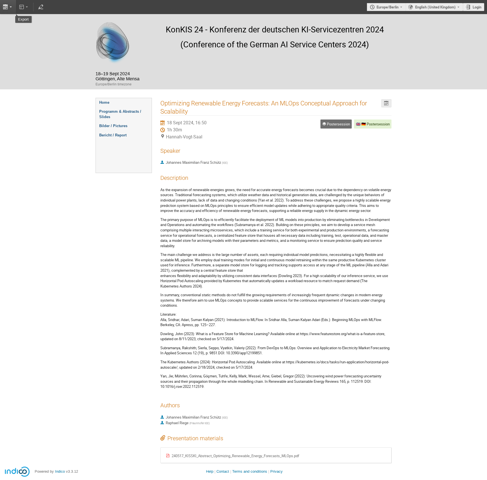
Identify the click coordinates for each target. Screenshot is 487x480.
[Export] (386, 103)
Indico (60, 471)
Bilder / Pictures (113, 126)
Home (104, 102)
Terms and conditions (249, 471)
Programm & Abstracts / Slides (120, 114)
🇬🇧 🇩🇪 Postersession (373, 124)
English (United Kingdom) (435, 7)
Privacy (276, 471)
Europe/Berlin (388, 7)
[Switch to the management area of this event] (40, 7)
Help (209, 471)
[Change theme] (24, 7)
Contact (222, 471)
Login (477, 7)
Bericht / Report (113, 135)
